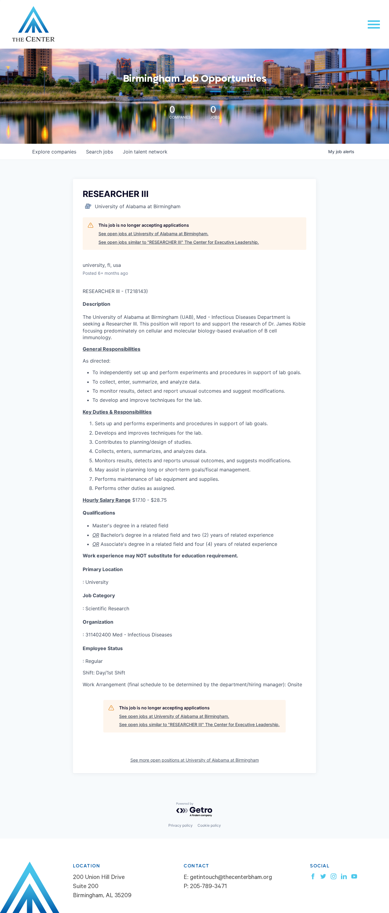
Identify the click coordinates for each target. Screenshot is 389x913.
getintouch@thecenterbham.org (231, 878)
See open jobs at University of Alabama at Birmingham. (153, 233)
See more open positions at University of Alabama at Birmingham (194, 760)
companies (54, 152)
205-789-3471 (208, 887)
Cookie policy (209, 825)
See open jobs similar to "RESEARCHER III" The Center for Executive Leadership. (178, 242)
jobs (99, 152)
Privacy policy (180, 825)
